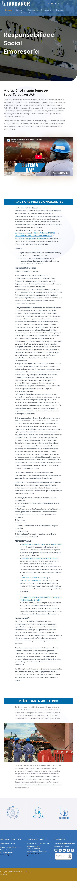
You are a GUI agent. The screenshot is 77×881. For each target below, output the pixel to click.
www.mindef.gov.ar (6, 855)
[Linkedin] (68, 850)
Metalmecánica (32, 10)
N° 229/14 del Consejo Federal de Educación (30, 239)
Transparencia (10, 13)
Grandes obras (46, 10)
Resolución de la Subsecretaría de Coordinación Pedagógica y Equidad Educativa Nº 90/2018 (40, 598)
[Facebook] (55, 850)
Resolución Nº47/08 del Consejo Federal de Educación (33, 236)
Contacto (32, 13)
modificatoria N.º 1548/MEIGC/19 (31, 580)
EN (73, 3)
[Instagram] (72, 850)
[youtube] (52, 3)
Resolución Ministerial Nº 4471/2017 (34, 578)
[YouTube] (64, 850)
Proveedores (60, 10)
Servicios (19, 10)
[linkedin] (59, 3)
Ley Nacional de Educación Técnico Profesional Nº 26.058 (35, 233)
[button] (62, 3)
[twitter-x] (49, 3)
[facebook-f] (45, 3)
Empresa (8, 10)
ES (68, 3)
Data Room (30, 856)
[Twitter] (60, 850)
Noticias (23, 13)
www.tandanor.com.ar (34, 853)
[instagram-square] (56, 3)
